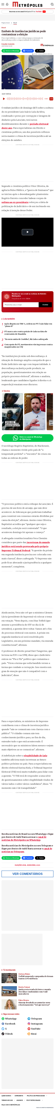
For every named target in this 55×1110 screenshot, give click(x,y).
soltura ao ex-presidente (15, 202)
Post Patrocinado (33, 1100)
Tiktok (9, 1034)
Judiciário (31, 865)
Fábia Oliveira (23, 1000)
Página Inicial (6, 22)
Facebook (10, 1023)
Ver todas (12, 310)
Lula (38, 865)
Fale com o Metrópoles (11, 1105)
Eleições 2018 (20, 865)
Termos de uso (7, 1100)
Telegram (36, 1018)
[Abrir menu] (3, 4)
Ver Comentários (27, 874)
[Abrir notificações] (7, 4)
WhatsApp (10, 1018)
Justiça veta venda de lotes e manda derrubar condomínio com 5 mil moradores (34, 991)
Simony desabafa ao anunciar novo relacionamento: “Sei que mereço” (34, 1003)
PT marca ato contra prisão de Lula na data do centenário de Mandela (25, 332)
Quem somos (6, 1095)
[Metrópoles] (27, 4)
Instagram (37, 1023)
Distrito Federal (24, 987)
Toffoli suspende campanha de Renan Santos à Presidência (35, 977)
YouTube (35, 1029)
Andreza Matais (24, 974)
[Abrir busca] (52, 4)
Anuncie (19, 1100)
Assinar (45, 305)
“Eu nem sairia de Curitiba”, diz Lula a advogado (26, 339)
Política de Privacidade (36, 1095)
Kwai (34, 1034)
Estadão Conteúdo (8, 44)
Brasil (15, 22)
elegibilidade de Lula (35, 755)
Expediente (19, 1095)
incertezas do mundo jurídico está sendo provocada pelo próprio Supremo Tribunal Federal (26, 546)
